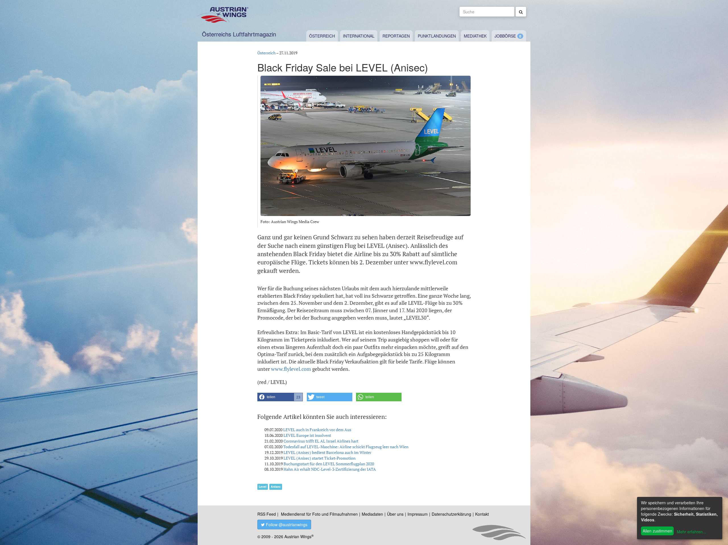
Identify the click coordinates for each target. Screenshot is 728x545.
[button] (280, 397)
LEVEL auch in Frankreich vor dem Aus (317, 429)
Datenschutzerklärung (451, 514)
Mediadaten (372, 514)
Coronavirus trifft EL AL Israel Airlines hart (321, 441)
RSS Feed (266, 514)
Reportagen (396, 36)
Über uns (395, 514)
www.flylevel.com (291, 368)
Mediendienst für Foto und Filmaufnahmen (319, 514)
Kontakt (482, 514)
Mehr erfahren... (691, 531)
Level (262, 486)
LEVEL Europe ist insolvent (307, 435)
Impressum (418, 514)
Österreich (322, 36)
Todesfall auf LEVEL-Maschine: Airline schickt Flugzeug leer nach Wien (345, 446)
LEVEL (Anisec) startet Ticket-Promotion (319, 458)
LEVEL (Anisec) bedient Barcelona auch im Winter (327, 452)
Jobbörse (505, 36)
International (359, 36)
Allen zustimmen (657, 531)
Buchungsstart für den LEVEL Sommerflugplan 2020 (329, 463)
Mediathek (475, 36)
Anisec (276, 486)
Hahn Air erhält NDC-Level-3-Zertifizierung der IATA (330, 469)
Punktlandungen (437, 36)
